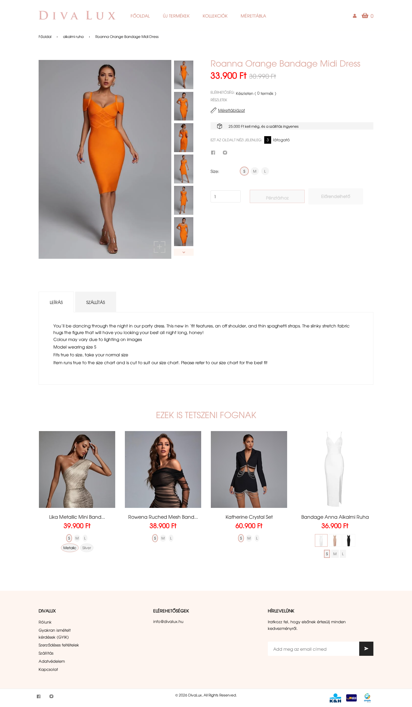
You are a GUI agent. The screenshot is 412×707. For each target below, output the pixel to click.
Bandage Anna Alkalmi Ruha (335, 516)
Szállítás (95, 302)
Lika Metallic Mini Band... (77, 516)
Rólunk (45, 622)
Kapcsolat (48, 669)
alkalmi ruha (73, 36)
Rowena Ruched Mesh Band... (163, 516)
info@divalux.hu (168, 621)
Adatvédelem (52, 661)
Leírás (56, 302)
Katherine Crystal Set (249, 516)
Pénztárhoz (277, 198)
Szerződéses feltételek (59, 645)
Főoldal (45, 36)
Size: (215, 171)
